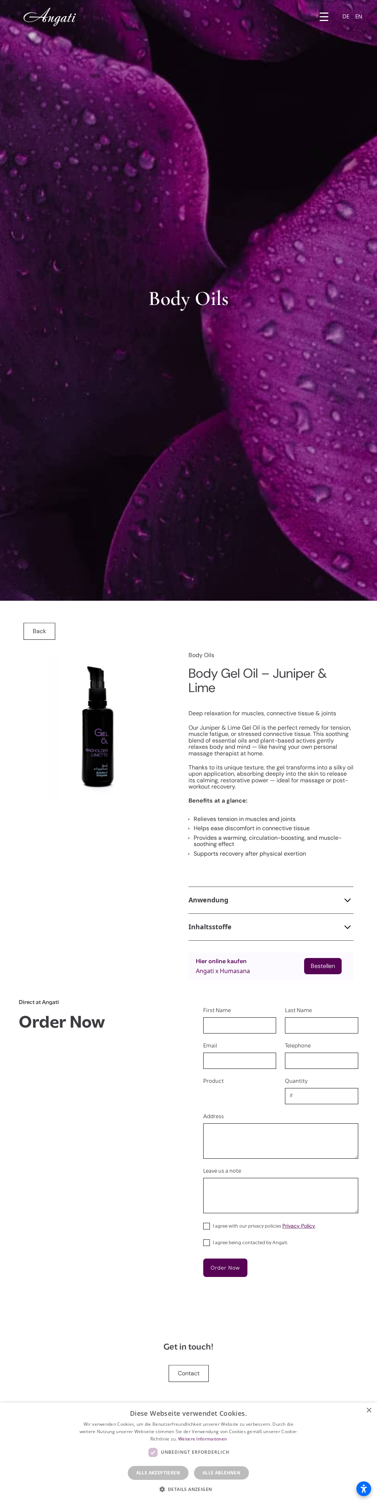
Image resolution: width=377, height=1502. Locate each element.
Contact (189, 1373)
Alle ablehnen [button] (221, 1473)
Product (213, 1081)
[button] (324, 17)
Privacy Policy (298, 1225)
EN (358, 17)
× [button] (368, 1410)
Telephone (298, 1046)
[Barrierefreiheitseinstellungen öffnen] (363, 1488)
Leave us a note (222, 1171)
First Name (217, 1011)
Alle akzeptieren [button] (158, 1473)
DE (345, 17)
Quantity (296, 1081)
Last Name (298, 1011)
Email (210, 1046)
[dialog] (188, 1452)
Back (39, 631)
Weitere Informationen (202, 1439)
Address (213, 1117)
